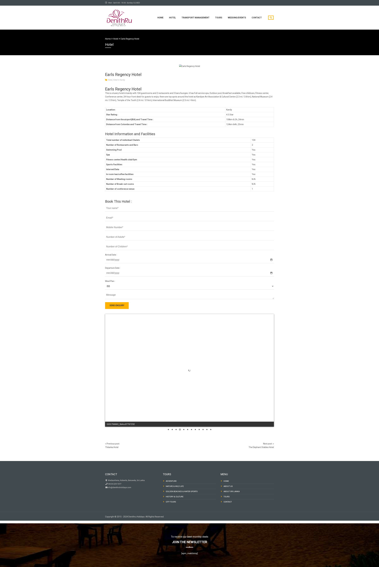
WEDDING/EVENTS (237, 17)
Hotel (172, 17)
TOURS (218, 17)
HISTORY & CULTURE (174, 496)
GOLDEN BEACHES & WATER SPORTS (182, 491)
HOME (226, 481)
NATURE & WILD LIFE (175, 486)
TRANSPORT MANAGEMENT (195, 17)
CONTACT (228, 502)
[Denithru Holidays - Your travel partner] (119, 17)
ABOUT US (228, 486)
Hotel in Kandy (119, 80)
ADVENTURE (171, 481)
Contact (257, 17)
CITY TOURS (171, 502)
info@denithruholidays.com (119, 487)
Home (160, 17)
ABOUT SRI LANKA (232, 491)
